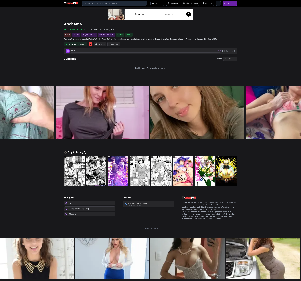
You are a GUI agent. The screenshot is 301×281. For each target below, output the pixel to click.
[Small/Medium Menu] (218, 3)
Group (129, 34)
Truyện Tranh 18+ (106, 34)
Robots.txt (154, 228)
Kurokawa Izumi (94, 29)
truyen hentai (200, 205)
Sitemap (146, 228)
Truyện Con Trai (89, 34)
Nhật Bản (110, 29)
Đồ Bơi (120, 34)
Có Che (76, 34)
